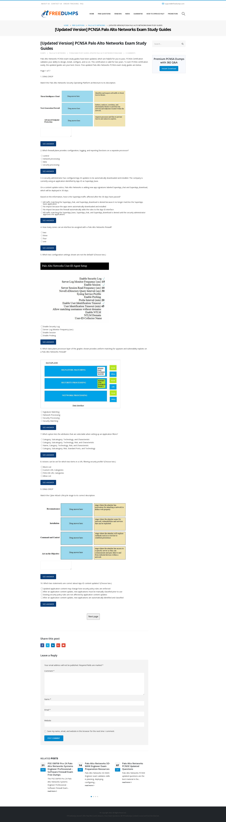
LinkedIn (53, 645)
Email (63, 645)
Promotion (173, 14)
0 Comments (130, 53)
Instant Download (169, 68)
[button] (184, 14)
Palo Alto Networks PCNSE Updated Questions (132, 766)
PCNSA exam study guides (79, 53)
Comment (49, 671)
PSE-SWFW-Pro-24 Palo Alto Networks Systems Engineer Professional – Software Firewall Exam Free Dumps (60, 769)
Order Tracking (71, 4)
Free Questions (104, 14)
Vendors (118, 14)
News (127, 14)
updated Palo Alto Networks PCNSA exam (106, 53)
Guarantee (138, 14)
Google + (58, 645)
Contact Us (56, 4)
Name (47, 699)
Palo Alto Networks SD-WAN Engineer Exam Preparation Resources (97, 766)
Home (91, 14)
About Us (45, 4)
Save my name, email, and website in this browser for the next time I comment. (81, 731)
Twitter (48, 645)
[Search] (183, 44)
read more (52, 791)
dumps (43, 53)
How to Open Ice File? (155, 14)
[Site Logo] (60, 14)
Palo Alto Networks (57, 53)
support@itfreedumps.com (174, 4)
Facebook (42, 645)
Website (47, 720)
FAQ (81, 4)
